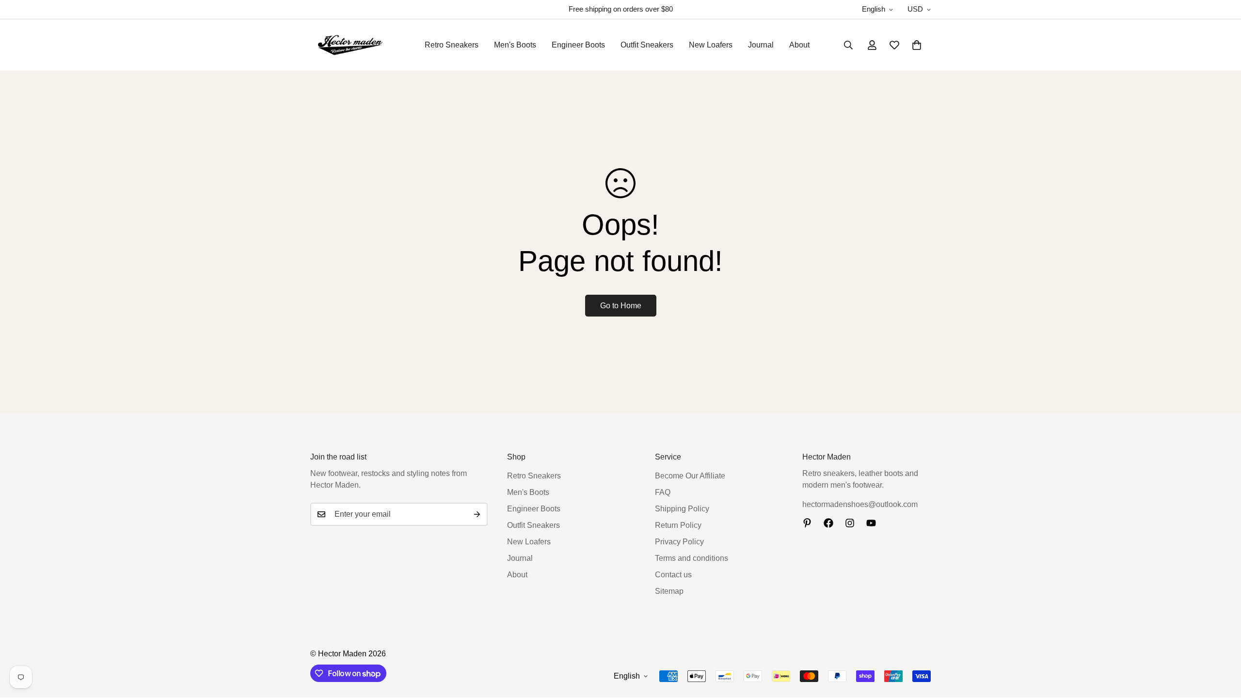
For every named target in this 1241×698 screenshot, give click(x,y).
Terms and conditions (691, 558)
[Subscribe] (477, 514)
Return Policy (678, 525)
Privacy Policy (679, 542)
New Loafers (710, 45)
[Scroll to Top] (1222, 645)
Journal (761, 45)
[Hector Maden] (350, 45)
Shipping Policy (682, 509)
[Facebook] (828, 523)
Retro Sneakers (451, 45)
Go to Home (620, 305)
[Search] (848, 45)
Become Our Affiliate (690, 476)
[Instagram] (850, 523)
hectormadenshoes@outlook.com (860, 504)
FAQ (662, 492)
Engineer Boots (578, 45)
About (799, 45)
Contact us (673, 575)
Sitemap (669, 591)
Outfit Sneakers (646, 45)
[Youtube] (871, 523)
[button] (917, 45)
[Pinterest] (807, 523)
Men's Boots (515, 45)
